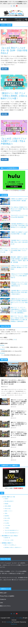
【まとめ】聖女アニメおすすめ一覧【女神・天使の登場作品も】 (14, 50)
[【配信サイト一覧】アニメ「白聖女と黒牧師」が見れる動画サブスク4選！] (14, 82)
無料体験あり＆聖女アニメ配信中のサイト (13, 547)
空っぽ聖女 (7, 523)
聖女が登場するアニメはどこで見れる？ (10, 535)
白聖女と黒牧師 (8, 506)
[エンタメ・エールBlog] (2, 19)
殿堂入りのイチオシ (5, 606)
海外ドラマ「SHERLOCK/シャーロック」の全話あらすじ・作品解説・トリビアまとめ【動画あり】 (19, 434)
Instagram (2, 353)
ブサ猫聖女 (7, 527)
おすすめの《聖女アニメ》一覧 (8, 496)
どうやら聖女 (7, 525)
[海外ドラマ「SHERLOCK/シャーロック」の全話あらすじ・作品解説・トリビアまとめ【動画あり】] (5, 434)
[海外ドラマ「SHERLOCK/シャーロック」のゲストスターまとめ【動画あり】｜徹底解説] (5, 444)
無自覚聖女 (7, 515)
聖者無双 (6, 503)
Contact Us (3, 599)
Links (1, 602)
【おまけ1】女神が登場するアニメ (12, 530)
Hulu (20, 190)
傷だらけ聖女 (7, 518)
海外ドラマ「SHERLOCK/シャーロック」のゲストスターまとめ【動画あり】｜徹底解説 (18, 443)
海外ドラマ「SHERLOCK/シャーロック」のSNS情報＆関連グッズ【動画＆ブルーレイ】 (19, 424)
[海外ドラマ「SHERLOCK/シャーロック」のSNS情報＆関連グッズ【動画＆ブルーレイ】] (5, 425)
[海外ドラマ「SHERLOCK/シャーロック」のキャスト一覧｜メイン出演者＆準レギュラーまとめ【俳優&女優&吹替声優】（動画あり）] (5, 456)
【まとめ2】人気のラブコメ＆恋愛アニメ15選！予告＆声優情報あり (14, 141)
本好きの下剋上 (8, 508)
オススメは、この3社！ (9, 540)
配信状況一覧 (7, 537)
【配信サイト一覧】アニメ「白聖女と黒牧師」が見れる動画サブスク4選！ (14, 95)
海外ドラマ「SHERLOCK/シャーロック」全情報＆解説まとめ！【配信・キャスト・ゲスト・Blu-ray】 (19, 413)
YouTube (2, 345)
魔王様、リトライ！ (9, 510)
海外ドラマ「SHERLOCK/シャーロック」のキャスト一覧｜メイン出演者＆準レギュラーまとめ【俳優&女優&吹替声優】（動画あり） (19, 454)
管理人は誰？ (3, 592)
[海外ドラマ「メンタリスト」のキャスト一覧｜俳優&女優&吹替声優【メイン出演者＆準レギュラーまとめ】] (14, 369)
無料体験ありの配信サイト (7, 542)
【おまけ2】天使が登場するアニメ (12, 532)
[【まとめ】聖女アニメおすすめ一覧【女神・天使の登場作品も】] (14, 36)
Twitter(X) (2, 349)
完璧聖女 (6, 498)
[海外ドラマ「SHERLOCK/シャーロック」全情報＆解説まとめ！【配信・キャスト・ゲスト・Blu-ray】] (5, 414)
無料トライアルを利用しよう (10, 544)
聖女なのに (7, 520)
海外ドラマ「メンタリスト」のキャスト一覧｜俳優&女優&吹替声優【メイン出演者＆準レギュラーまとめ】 (13, 382)
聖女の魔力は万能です (9, 501)
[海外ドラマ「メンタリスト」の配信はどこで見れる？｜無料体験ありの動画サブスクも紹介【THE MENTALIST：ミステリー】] (5, 403)
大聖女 (6, 513)
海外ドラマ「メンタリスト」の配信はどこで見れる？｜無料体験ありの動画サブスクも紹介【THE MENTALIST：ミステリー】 (19, 402)
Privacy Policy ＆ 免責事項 (7, 596)
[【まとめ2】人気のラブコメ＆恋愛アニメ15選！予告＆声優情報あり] (14, 127)
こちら (14, 339)
